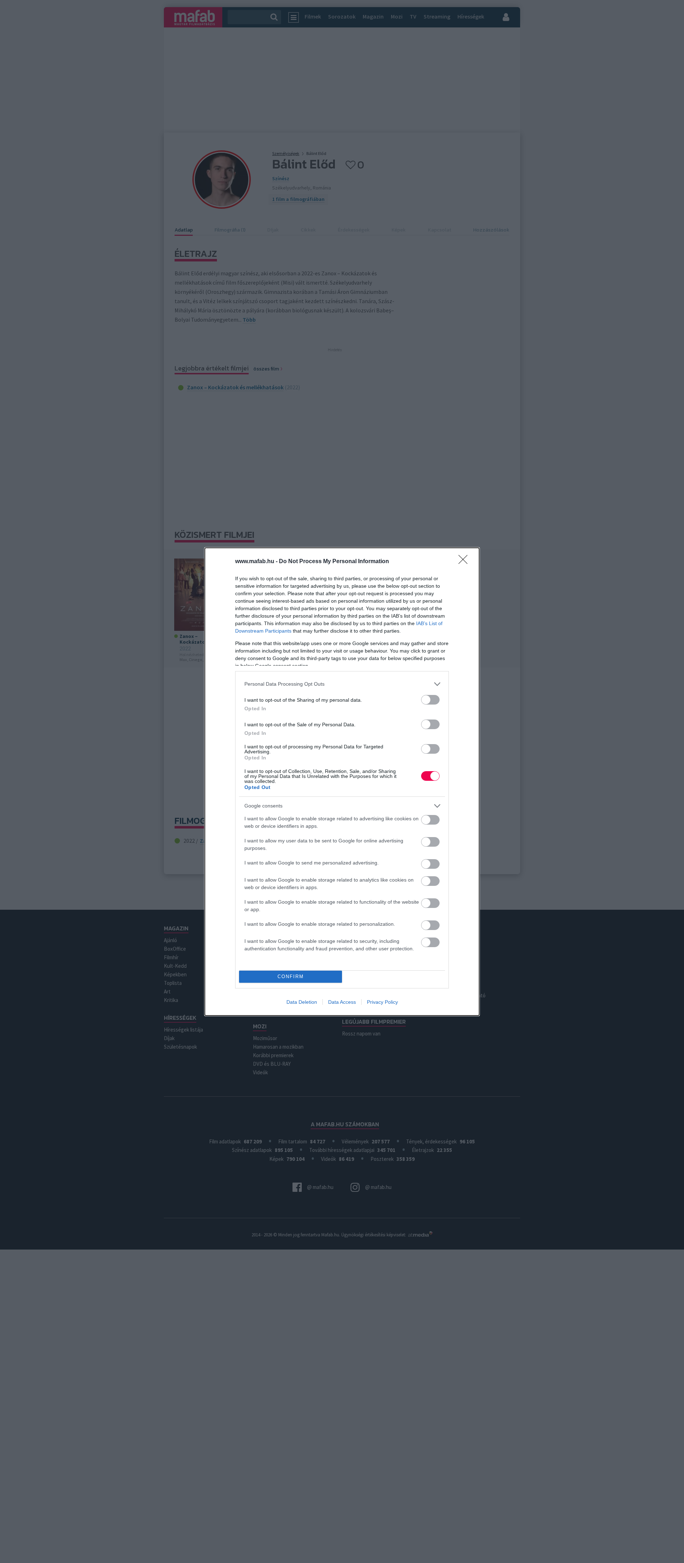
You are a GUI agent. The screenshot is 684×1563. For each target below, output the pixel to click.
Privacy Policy (382, 1002)
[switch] (430, 700)
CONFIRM (291, 976)
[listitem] (342, 684)
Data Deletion (301, 1002)
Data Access (342, 1002)
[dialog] (342, 782)
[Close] (465, 561)
